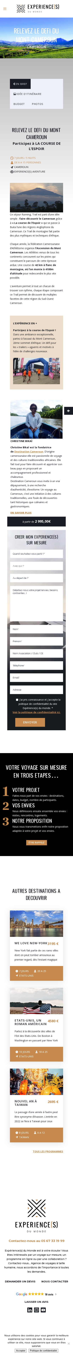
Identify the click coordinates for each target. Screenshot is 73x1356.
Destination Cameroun (28, 451)
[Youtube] (43, 1310)
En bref (21, 84)
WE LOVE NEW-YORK (31, 943)
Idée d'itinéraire (28, 94)
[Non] (68, 1343)
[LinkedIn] (29, 1310)
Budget (19, 104)
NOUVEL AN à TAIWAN (26, 1103)
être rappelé (36, 842)
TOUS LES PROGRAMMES (48, 1151)
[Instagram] (36, 1310)
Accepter (20, 1350)
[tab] (20, 84)
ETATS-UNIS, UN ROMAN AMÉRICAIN (31, 1022)
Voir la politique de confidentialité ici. (36, 712)
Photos (37, 104)
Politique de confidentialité (43, 1350)
